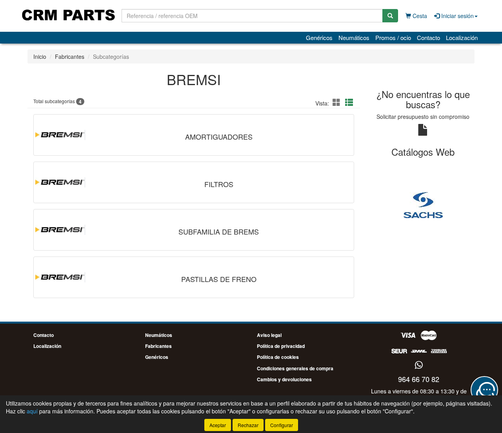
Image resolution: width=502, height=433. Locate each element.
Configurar (281, 425)
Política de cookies (278, 356)
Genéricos (319, 37)
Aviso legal (269, 334)
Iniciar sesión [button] (457, 16)
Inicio (39, 56)
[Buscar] (390, 15)
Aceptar (217, 425)
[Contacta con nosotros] (484, 390)
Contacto (428, 37)
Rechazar (248, 425)
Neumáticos (353, 37)
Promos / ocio (393, 37)
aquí (32, 411)
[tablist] (423, 204)
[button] (337, 102)
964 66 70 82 (418, 379)
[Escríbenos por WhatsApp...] (419, 365)
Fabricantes (69, 56)
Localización (462, 37)
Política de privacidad (281, 345)
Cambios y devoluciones (284, 379)
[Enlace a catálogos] (423, 204)
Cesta (419, 16)
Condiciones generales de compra (295, 368)
